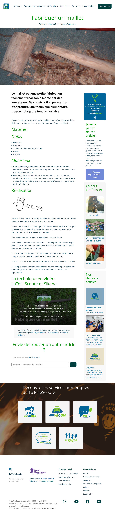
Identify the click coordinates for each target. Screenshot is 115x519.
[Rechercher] (73, 364)
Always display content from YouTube (45, 316)
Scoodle (100, 312)
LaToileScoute (15, 474)
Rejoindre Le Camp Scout (96, 174)
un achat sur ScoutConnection (48, 333)
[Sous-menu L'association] (95, 6)
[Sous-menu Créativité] (57, 6)
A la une (93, 312)
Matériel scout (34, 357)
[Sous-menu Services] (69, 6)
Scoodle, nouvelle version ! (93, 309)
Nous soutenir (105, 6)
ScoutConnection (48, 508)
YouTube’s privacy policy (50, 312)
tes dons (25, 508)
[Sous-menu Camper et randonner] (44, 6)
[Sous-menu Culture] (79, 6)
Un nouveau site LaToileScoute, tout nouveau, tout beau (94, 337)
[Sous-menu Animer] (21, 6)
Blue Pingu (72, 24)
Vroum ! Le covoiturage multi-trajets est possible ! (94, 370)
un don (33, 333)
